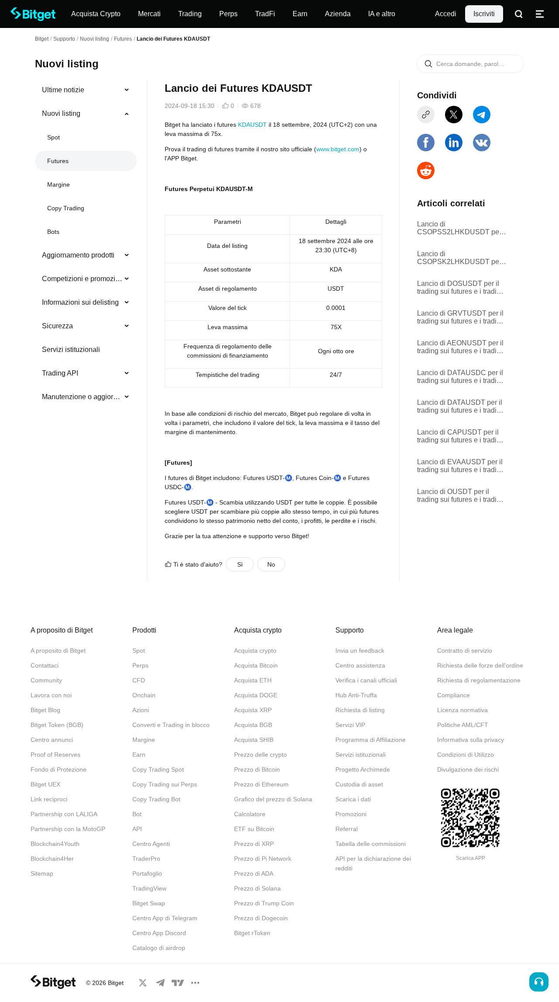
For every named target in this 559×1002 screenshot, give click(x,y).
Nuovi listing (94, 39)
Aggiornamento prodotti (78, 255)
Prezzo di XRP (254, 843)
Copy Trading (65, 208)
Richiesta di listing (360, 709)
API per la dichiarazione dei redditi (373, 863)
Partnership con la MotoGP (68, 828)
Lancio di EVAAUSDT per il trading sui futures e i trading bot (460, 466)
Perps (140, 665)
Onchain (143, 695)
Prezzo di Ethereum (261, 784)
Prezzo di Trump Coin (264, 903)
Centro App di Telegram (164, 918)
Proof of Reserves (55, 754)
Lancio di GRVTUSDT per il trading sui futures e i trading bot (460, 317)
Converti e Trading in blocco (171, 724)
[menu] (85, 245)
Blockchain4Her (52, 858)
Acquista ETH (253, 680)
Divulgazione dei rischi (468, 769)
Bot (136, 814)
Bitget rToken (252, 932)
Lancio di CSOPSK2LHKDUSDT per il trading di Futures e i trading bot (462, 258)
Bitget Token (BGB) (57, 724)
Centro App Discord (159, 932)
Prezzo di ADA (253, 873)
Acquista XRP (253, 709)
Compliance (453, 695)
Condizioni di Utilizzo (465, 754)
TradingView (149, 888)
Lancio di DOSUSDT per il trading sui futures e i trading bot (460, 288)
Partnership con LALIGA (64, 814)
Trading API (60, 373)
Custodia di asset (359, 784)
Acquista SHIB (253, 739)
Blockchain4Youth (55, 843)
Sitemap (42, 873)
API (137, 828)
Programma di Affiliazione (370, 739)
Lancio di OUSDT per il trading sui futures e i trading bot (460, 496)
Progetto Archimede (362, 769)
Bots (53, 231)
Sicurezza (57, 326)
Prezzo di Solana (257, 888)
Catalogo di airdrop (158, 947)
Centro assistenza (360, 665)
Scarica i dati (353, 799)
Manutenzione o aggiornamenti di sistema (82, 396)
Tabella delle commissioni (370, 843)
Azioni (140, 709)
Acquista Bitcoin (256, 665)
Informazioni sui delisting (80, 302)
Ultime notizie (63, 90)
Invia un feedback (359, 650)
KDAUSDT (252, 124)
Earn (138, 754)
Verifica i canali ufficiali (366, 680)
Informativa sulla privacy (470, 739)
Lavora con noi (51, 695)
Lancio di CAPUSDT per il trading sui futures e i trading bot (460, 436)
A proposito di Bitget (58, 650)
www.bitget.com (337, 149)
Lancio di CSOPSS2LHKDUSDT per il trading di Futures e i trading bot (462, 228)
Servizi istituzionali (71, 349)
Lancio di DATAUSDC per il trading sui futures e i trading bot (460, 377)
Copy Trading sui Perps (164, 784)
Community (46, 680)
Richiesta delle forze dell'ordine (480, 665)
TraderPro (146, 858)
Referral (346, 828)
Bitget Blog (45, 709)
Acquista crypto (255, 650)
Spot (53, 137)
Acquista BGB (253, 724)
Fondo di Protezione (58, 769)
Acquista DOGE (255, 695)
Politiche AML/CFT (462, 724)
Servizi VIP (350, 724)
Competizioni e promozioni (82, 278)
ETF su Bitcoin (254, 828)
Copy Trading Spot (158, 769)
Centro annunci (52, 739)
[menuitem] (86, 90)
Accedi (445, 13)
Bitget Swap (148, 903)
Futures (123, 39)
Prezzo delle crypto (260, 754)
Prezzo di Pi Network (262, 858)
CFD (138, 680)
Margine (58, 184)
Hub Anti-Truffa (356, 695)
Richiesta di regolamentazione (479, 680)
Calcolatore (250, 814)
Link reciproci (49, 799)
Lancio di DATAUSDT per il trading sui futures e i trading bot (460, 406)
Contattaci (45, 665)
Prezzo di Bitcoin (257, 769)
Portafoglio (147, 873)
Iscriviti (484, 13)
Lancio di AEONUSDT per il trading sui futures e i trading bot (460, 347)
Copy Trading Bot (156, 799)
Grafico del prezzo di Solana (273, 799)
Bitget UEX (45, 784)
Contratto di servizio (464, 650)
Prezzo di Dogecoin (261, 918)
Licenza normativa (462, 709)
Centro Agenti (151, 843)
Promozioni (350, 814)
